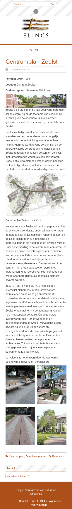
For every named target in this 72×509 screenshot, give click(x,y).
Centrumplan (16, 456)
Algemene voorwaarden (46, 502)
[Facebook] (35, 11)
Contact (23, 501)
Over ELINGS (39, 501)
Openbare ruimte (36, 456)
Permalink (58, 456)
